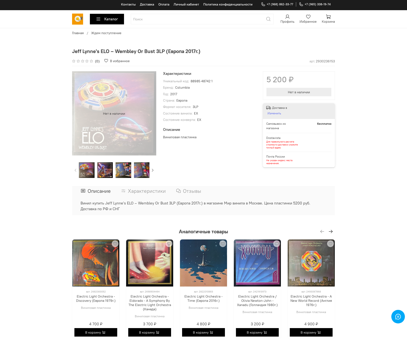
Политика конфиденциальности (227, 4)
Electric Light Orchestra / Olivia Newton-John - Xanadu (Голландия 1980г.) (257, 300)
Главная (78, 33)
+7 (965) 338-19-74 (318, 4)
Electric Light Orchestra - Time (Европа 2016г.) (203, 298)
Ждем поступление (106, 33)
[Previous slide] (79, 113)
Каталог (111, 19)
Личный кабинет (186, 4)
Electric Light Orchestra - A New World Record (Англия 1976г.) (311, 300)
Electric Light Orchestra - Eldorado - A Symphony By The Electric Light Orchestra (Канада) (149, 302)
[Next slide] (149, 113)
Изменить (274, 113)
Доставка (147, 4)
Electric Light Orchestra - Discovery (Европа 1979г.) (96, 298)
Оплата (163, 4)
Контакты (128, 4)
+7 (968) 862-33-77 (280, 4)
